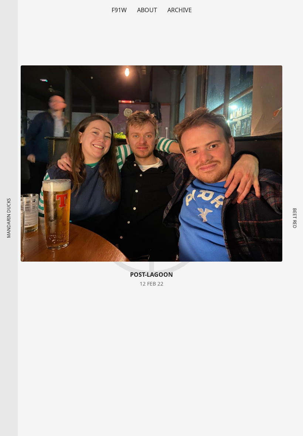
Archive (179, 10)
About (147, 10)
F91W (119, 10)
